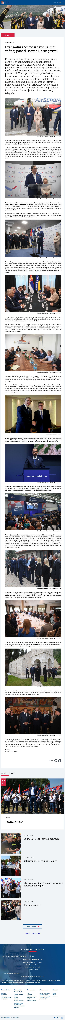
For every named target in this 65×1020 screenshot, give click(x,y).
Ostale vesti (31, 926)
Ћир (57, 2)
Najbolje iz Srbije (31, 997)
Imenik (54, 993)
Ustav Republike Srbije (45, 996)
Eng (55, 2)
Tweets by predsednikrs (32, 933)
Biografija (3, 993)
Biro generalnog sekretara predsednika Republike (19, 1006)
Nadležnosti (4, 996)
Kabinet (16, 996)
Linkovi (54, 994)
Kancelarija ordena (18, 1003)
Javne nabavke (43, 999)
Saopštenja (29, 994)
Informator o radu (44, 994)
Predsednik (5, 990)
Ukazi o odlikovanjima (6, 997)
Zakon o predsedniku (45, 993)
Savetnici (16, 997)
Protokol (16, 999)
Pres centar (31, 990)
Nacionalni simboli (44, 997)
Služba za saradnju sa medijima (19, 1001)
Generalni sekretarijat (18, 990)
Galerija (28, 999)
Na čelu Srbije (4, 999)
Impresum (55, 996)
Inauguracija (4, 994)
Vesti (28, 993)
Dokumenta (44, 990)
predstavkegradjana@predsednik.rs (32, 976)
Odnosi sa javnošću (31, 1000)
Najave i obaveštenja (32, 996)
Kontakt (55, 990)
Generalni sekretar (18, 994)
